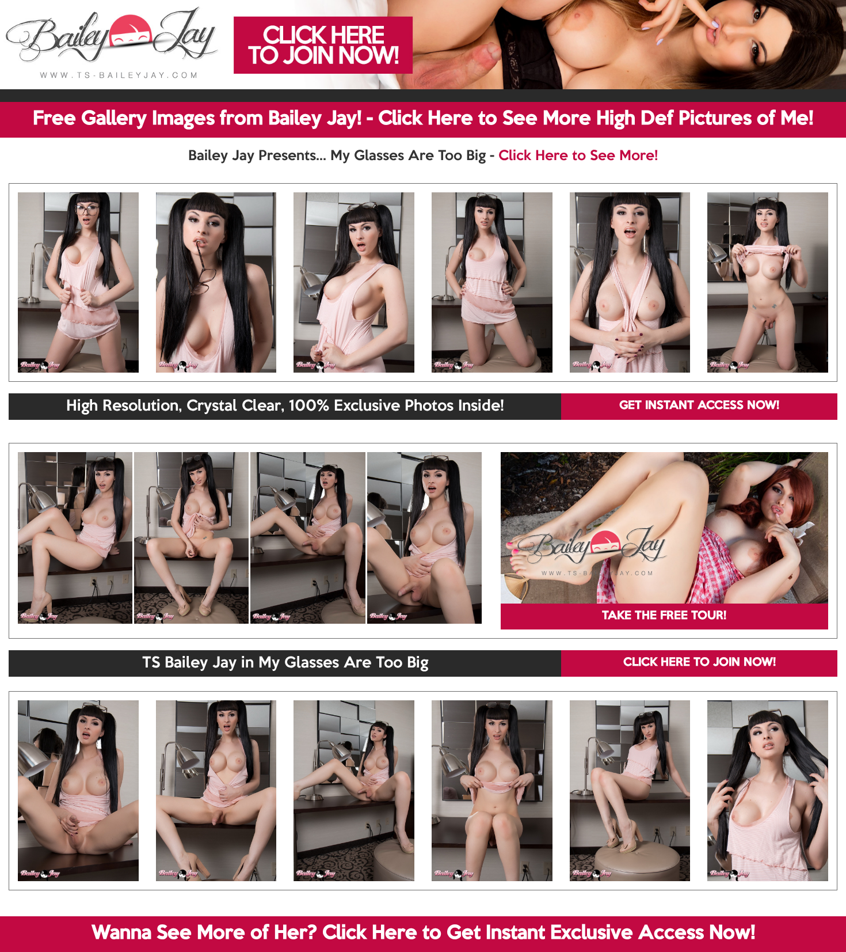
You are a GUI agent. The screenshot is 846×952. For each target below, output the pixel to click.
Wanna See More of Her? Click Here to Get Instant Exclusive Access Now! (423, 933)
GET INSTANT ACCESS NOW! (699, 406)
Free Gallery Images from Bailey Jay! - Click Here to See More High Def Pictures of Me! (423, 119)
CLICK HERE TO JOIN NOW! (699, 663)
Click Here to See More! (578, 156)
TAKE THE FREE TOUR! (664, 616)
